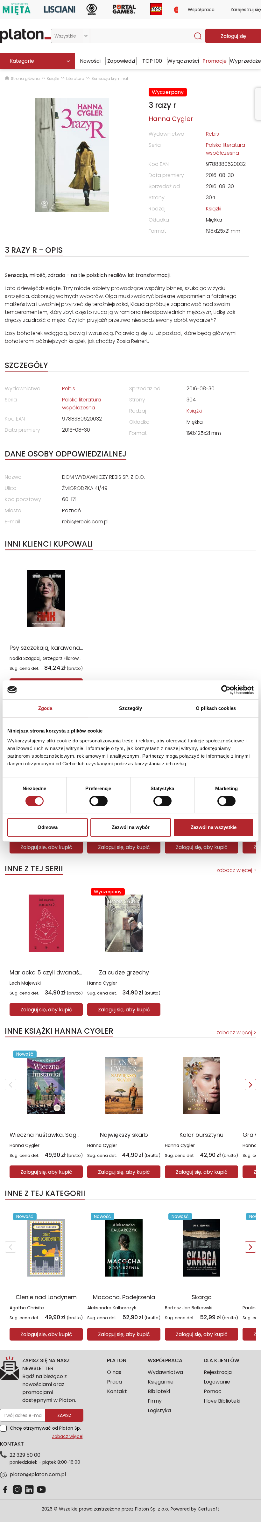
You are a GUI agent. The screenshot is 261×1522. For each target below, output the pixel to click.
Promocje (214, 61)
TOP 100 (152, 61)
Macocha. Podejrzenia (124, 1297)
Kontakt (117, 1391)
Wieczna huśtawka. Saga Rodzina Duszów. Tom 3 (79, 1135)
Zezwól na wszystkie (213, 827)
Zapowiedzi (121, 61)
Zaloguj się (233, 36)
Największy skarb (124, 1135)
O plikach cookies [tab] (216, 708)
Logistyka (159, 1410)
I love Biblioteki (222, 1401)
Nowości (90, 61)
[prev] (10, 1084)
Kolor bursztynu (201, 1135)
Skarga (202, 1297)
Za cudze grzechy (124, 972)
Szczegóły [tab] (130, 708)
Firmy (155, 1401)
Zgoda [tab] (45, 708)
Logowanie (217, 1381)
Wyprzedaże (245, 61)
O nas (114, 1372)
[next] (250, 1084)
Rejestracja (218, 1372)
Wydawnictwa (165, 1372)
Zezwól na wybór (131, 827)
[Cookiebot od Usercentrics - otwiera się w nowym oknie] (226, 690)
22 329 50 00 (25, 1455)
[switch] (98, 801)
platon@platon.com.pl (38, 1474)
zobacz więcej (234, 870)
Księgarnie (160, 1381)
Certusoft (208, 1509)
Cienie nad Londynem (46, 1297)
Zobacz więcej (67, 1436)
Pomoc (213, 1391)
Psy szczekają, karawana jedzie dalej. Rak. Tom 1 (77, 648)
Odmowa (48, 827)
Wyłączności (183, 61)
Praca (114, 1381)
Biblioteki (159, 1391)
